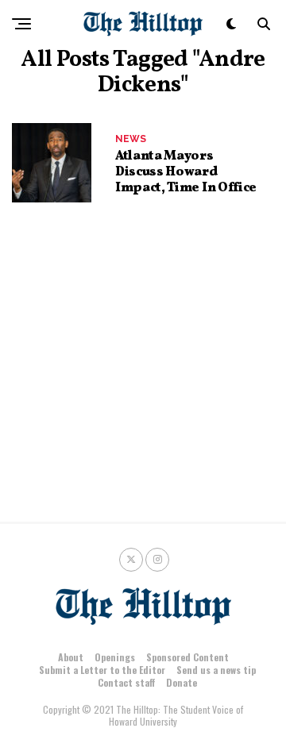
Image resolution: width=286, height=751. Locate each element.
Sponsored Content (187, 657)
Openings (115, 657)
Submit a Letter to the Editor (102, 669)
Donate (181, 682)
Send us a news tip (216, 669)
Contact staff (126, 682)
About (70, 657)
